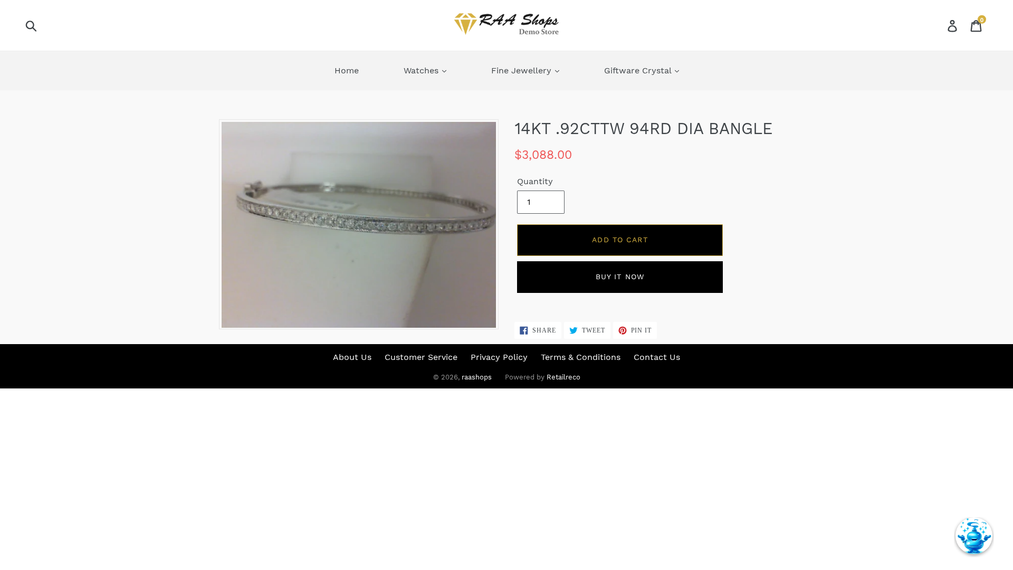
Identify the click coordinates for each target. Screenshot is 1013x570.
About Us (352, 357)
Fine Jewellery (522, 70)
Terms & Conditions (580, 357)
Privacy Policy (499, 357)
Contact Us (657, 357)
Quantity (535, 181)
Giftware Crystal (639, 70)
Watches (422, 70)
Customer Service (421, 357)
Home (347, 70)
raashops (477, 377)
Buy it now (620, 276)
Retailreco (563, 377)
